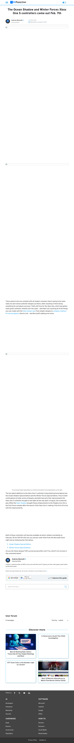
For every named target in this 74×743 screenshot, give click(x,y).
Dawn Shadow (21, 503)
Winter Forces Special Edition (19, 548)
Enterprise (9, 707)
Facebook (14, 693)
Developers (9, 703)
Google (40, 710)
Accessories (10, 730)
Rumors (8, 726)
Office (40, 714)
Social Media (42, 730)
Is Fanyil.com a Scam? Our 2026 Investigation (53, 637)
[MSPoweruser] (18, 2)
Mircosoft (41, 703)
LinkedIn (29, 693)
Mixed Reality (42, 734)
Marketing (9, 710)
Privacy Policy (32, 740)
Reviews (41, 723)
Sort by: (54, 620)
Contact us (42, 740)
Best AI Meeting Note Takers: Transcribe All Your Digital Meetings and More (21, 654)
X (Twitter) (19, 693)
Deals (7, 723)
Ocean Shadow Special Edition (20, 544)
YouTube (24, 693)
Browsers (41, 726)
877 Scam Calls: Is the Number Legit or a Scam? (20, 664)
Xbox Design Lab (29, 311)
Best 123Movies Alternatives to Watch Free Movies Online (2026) (53, 679)
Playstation (9, 734)
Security (8, 714)
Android (41, 707)
